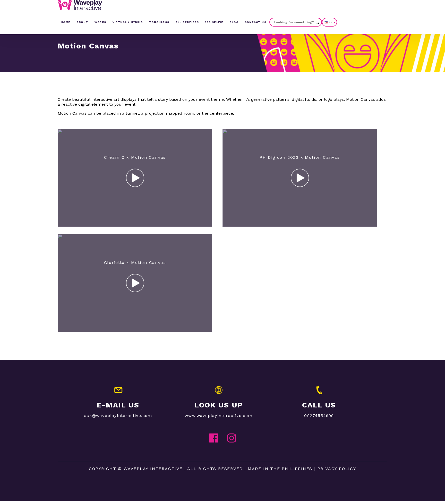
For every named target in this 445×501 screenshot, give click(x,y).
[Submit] (317, 22)
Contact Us (255, 22)
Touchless (159, 22)
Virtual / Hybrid (128, 22)
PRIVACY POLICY (337, 468)
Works (100, 22)
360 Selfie (214, 22)
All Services (187, 22)
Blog (233, 22)
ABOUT (82, 22)
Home (66, 22)
